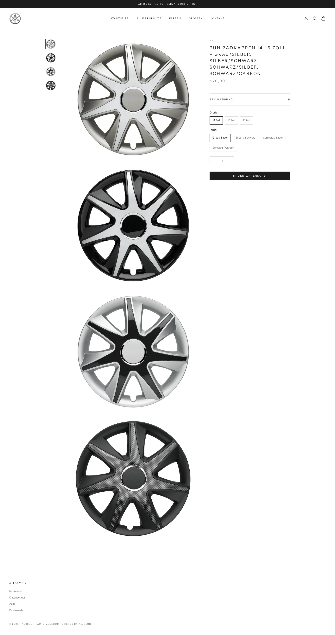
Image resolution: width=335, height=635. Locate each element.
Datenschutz (17, 597)
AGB (12, 604)
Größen (196, 18)
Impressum (16, 591)
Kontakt (217, 18)
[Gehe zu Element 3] (50, 71)
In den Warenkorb (249, 175)
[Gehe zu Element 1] (50, 44)
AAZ (213, 40)
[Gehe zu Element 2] (50, 57)
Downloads (16, 610)
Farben (175, 18)
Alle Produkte (149, 18)
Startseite (120, 18)
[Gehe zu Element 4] (50, 85)
